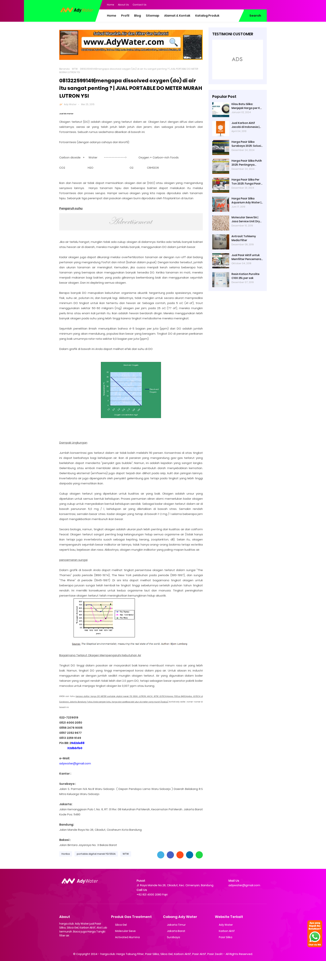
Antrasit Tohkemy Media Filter (243, 238)
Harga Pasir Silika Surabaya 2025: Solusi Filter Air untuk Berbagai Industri (246, 144)
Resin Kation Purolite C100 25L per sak (245, 276)
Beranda (64, 68)
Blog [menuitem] (137, 15)
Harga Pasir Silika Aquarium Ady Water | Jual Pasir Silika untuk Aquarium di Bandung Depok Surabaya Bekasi (246, 201)
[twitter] (249, 4)
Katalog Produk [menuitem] (207, 15)
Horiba (66, 854)
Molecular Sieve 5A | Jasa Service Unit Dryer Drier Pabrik (247, 219)
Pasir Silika (225, 937)
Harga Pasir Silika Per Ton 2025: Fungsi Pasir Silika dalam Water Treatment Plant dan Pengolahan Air (246, 182)
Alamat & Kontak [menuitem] (177, 15)
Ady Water (70, 104)
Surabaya (173, 937)
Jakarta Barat (176, 931)
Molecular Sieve (125, 931)
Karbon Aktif (227, 931)
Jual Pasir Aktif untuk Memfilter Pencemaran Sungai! (247, 257)
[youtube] (264, 4)
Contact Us (139, 4)
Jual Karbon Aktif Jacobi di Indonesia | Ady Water (245, 125)
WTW (75, 68)
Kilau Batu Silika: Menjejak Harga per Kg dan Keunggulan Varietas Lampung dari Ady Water (247, 106)
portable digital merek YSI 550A (96, 854)
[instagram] (256, 4)
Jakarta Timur (176, 925)
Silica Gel (121, 925)
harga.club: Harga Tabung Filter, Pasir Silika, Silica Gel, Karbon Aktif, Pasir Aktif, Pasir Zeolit (161, 954)
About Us (123, 4)
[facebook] (241, 4)
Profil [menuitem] (125, 15)
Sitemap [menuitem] (152, 15)
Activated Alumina (127, 937)
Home (110, 4)
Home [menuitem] (111, 15)
